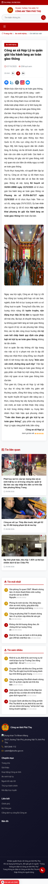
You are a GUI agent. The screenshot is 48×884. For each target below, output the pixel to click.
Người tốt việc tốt (9, 781)
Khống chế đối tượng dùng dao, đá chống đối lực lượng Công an (24, 627)
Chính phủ (6, 804)
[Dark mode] (42, 870)
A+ (23, 73)
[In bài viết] (28, 82)
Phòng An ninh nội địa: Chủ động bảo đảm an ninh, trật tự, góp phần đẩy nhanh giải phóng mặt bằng (25, 605)
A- (13, 73)
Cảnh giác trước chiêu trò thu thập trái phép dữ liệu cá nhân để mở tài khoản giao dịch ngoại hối (25, 692)
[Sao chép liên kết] (17, 82)
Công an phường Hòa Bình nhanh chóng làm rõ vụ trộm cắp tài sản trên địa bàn (26, 682)
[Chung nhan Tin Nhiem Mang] (15, 735)
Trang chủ (7, 34)
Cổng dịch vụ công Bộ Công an (14, 813)
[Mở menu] (4, 27)
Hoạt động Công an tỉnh (11, 772)
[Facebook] (6, 82)
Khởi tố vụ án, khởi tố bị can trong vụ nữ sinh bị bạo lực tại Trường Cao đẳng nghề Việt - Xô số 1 (25, 660)
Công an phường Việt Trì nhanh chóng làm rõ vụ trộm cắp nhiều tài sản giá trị (25, 616)
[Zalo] (12, 82)
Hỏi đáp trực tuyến (9, 790)
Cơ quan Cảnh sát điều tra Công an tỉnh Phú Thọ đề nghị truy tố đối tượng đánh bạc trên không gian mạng (26, 671)
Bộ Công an (6, 808)
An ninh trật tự (21, 34)
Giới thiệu (5, 767)
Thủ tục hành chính (10, 786)
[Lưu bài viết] (22, 82)
